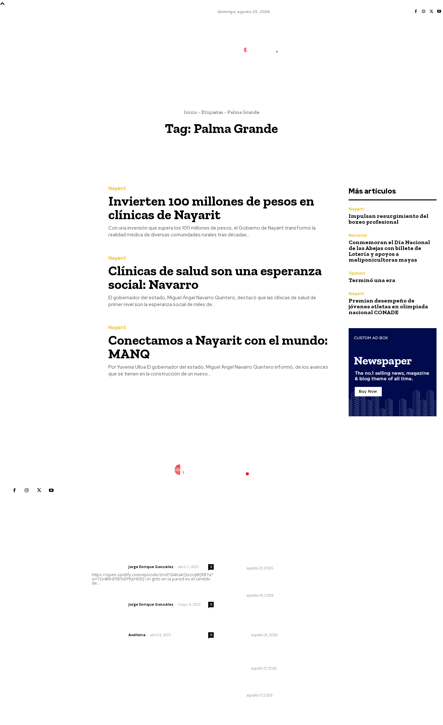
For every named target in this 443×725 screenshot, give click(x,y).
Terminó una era (372, 280)
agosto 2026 (338, 568)
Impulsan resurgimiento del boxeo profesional (388, 218)
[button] (309, 79)
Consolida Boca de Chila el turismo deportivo (260, 683)
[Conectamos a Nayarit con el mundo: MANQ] (49, 351)
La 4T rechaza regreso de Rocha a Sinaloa (267, 556)
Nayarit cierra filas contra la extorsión (261, 583)
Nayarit (117, 188)
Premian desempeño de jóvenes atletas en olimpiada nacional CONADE (388, 306)
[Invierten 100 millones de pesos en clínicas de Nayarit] (49, 212)
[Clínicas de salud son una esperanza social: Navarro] (49, 282)
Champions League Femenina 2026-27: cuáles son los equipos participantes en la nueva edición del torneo (264, 617)
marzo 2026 (338, 617)
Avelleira (137, 634)
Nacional (358, 235)
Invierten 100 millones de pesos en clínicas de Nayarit (211, 208)
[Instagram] (423, 12)
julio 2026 (335, 578)
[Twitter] (431, 12)
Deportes (239, 634)
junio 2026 (336, 588)
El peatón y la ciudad (123, 626)
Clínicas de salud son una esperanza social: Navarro (215, 277)
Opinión (357, 273)
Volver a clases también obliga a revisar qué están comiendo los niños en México (267, 653)
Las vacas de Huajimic (126, 596)
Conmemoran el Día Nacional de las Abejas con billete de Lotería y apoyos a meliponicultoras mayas (389, 251)
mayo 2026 (337, 597)
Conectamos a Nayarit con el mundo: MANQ (218, 347)
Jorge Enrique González (151, 566)
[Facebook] (416, 12)
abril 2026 (335, 607)
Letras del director (109, 567)
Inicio (190, 112)
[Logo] (265, 50)
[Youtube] (439, 12)
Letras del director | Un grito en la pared (151, 558)
